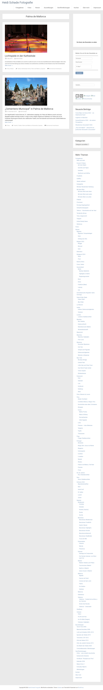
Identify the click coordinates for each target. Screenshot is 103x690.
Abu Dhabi (81, 302)
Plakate (79, 199)
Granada (81, 507)
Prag (78, 436)
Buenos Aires (80, 261)
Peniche (80, 467)
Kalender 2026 (81, 661)
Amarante (80, 443)
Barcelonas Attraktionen (85, 519)
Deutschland (80, 267)
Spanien (43, 68)
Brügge (80, 243)
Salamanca (81, 594)
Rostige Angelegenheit (83, 205)
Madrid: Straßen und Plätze (86, 562)
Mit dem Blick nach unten (85, 194)
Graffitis (79, 178)
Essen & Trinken (81, 163)
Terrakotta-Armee (82, 213)
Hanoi (79, 614)
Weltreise (79, 224)
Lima (79, 422)
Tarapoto (80, 428)
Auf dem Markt (82, 165)
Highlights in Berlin (84, 273)
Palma (81, 583)
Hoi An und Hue (82, 616)
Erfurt (79, 282)
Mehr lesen (9, 65)
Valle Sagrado (83, 420)
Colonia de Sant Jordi (85, 581)
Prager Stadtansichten (84, 438)
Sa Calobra (82, 586)
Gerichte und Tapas (83, 168)
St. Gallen (80, 492)
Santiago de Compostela (86, 553)
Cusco (79, 410)
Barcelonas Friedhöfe (85, 522)
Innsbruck (80, 386)
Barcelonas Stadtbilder (85, 536)
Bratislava (79, 251)
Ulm (79, 290)
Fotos (29, 7)
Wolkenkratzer (82, 373)
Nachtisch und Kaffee (84, 173)
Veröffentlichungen (63, 7)
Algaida (81, 575)
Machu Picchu (83, 412)
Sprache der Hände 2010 (84, 635)
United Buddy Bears (82, 221)
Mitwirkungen (80, 669)
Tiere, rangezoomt (82, 216)
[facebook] (77, 96)
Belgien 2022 (80, 241)
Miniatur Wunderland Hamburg (85, 187)
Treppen (79, 218)
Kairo (79, 236)
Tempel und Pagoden (84, 349)
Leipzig (80, 287)
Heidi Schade (19, 58)
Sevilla (81, 515)
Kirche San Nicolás (84, 604)
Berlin (79, 269)
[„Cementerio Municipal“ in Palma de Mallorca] (26, 105)
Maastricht (80, 332)
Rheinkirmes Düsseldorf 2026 (83, 125)
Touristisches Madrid (85, 565)
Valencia (80, 597)
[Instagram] (87, 96)
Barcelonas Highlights (85, 528)
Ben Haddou (81, 321)
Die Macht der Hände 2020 (84, 646)
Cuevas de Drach (84, 578)
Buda (79, 256)
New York (79, 358)
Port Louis (81, 339)
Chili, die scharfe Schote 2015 (85, 643)
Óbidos (80, 462)
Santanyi (81, 589)
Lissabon (80, 456)
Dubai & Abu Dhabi (82, 297)
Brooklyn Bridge (82, 360)
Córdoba (81, 504)
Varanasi (80, 312)
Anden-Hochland (82, 399)
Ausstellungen (48, 7)
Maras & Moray (83, 414)
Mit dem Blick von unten (84, 197)
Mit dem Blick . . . (81, 189)
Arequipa (80, 407)
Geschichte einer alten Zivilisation (87, 404)
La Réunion (80, 305)
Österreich (80, 376)
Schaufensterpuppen (82, 208)
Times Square (82, 370)
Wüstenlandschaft (83, 329)
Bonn (79, 279)
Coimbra (80, 454)
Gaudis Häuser (83, 525)
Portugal (79, 441)
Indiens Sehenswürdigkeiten (86, 309)
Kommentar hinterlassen (55, 68)
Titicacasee (81, 433)
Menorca (80, 592)
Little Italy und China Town (85, 365)
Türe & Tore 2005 (81, 627)
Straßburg (79, 609)
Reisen (37, 7)
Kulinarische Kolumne (83, 656)
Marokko (79, 319)
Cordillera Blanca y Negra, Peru (86, 401)
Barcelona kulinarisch (85, 533)
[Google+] (81, 96)
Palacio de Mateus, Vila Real (86, 464)
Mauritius (79, 335)
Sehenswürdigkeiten (83, 352)
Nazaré (80, 459)
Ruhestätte (35, 125)
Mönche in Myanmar (83, 355)
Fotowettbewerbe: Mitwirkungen (86, 648)
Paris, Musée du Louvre (83, 394)
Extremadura (81, 541)
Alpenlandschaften (83, 484)
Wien (79, 391)
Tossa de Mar (83, 538)
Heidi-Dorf (81, 489)
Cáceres (81, 543)
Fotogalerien (20, 7)
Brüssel (80, 246)
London (79, 315)
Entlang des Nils (82, 239)
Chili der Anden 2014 (82, 640)
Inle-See (80, 347)
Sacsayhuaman (83, 417)
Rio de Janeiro (81, 473)
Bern (79, 486)
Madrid (80, 561)
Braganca (80, 448)
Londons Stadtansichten (84, 317)
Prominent (79, 202)
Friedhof (16, 125)
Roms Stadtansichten (84, 479)
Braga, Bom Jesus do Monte (86, 445)
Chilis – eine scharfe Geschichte (86, 653)
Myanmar (79, 342)
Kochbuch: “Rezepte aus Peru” (85, 658)
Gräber (20, 125)
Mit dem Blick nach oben (85, 191)
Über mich (86, 7)
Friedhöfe (79, 176)
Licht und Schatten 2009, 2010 (85, 632)
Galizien (80, 551)
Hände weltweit (81, 181)
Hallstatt (80, 381)
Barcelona (80, 518)
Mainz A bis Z (80, 664)
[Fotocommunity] (87, 98)
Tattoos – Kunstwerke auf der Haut (86, 210)
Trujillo (80, 431)
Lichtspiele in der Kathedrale (20, 55)
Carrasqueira (81, 451)
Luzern (80, 495)
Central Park (81, 362)
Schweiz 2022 (81, 482)
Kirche (29, 68)
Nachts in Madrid (84, 568)
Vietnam (79, 612)
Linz (79, 383)
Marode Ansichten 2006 (83, 629)
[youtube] (78, 98)
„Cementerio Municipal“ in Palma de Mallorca (29, 108)
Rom (78, 477)
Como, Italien (80, 264)
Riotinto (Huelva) (83, 509)
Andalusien (81, 502)
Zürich (79, 497)
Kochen (76, 7)
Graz (79, 378)
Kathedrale (24, 68)
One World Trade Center (84, 368)
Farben (19, 68)
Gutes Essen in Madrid (85, 571)
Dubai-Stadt (81, 299)
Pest (79, 259)
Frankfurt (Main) (82, 284)
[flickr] (93, 96)
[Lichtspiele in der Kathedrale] (26, 52)
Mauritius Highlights (83, 337)
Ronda (81, 512)
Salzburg (80, 389)
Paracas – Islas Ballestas (85, 425)
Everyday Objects (82, 667)
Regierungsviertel (84, 276)
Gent (79, 249)
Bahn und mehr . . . (82, 160)
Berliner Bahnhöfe (84, 271)
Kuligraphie (80, 184)
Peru (78, 397)
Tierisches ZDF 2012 (83, 637)
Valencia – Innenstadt (85, 606)
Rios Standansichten (83, 474)
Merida (81, 546)
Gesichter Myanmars (83, 344)
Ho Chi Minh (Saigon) (84, 619)
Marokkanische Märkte (84, 327)
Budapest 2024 (81, 254)
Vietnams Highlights (83, 622)
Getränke (80, 170)
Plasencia (82, 549)
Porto (79, 470)
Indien (78, 307)
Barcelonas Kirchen (84, 530)
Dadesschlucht (82, 324)
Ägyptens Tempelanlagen (85, 233)
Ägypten (79, 231)
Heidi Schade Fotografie (17, 2)
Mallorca (80, 573)
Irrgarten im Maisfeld (81, 117)
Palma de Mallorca (36, 68)
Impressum (97, 7)
